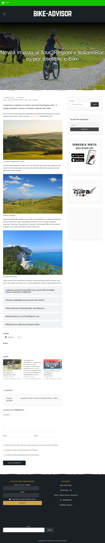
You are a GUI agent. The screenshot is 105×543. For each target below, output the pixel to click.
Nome (5, 435)
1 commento (20, 97)
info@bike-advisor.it (65, 505)
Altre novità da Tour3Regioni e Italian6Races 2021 (9, 373)
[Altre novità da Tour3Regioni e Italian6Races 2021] (12, 364)
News (5, 100)
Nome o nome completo (22, 485)
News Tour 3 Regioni (31, 100)
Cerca (72, 101)
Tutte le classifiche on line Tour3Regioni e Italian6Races (52, 373)
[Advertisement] (84, 224)
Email (36, 435)
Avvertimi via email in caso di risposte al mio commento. (21, 450)
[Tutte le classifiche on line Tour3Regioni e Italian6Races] (53, 364)
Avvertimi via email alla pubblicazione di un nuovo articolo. (22, 455)
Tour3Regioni (34, 116)
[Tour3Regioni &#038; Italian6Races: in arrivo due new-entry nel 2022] (33, 369)
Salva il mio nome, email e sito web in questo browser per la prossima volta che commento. (31, 445)
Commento (6, 414)
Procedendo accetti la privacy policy (23, 499)
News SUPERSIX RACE (16, 100)
